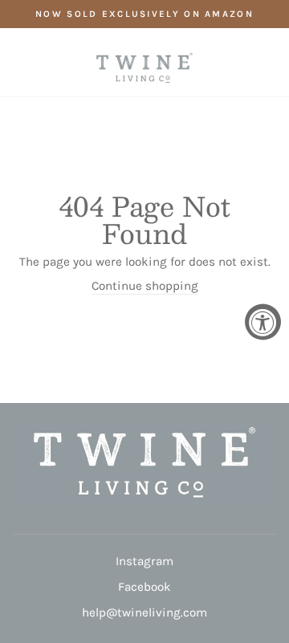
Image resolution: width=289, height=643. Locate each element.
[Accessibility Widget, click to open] (263, 321)
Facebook (144, 587)
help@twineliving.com (144, 612)
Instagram (144, 561)
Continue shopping (145, 286)
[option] (144, 14)
